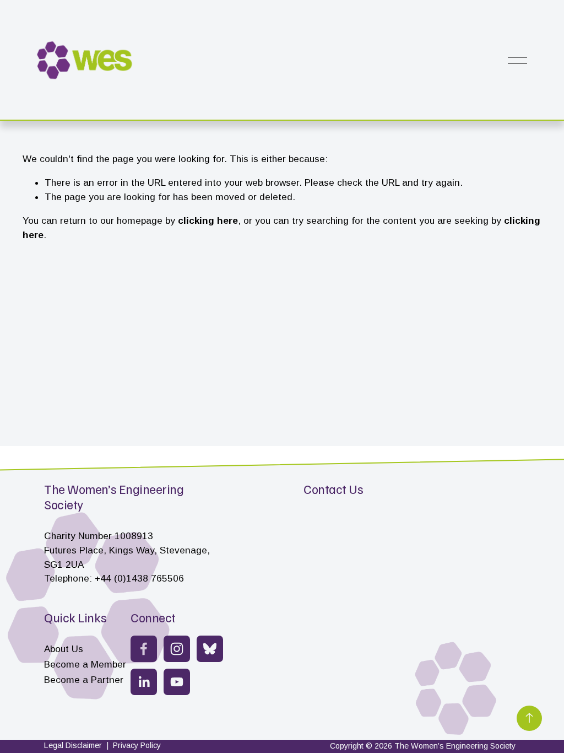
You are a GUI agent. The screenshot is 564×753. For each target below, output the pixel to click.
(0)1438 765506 (149, 578)
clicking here (208, 220)
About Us (63, 648)
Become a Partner (83, 679)
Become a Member (85, 664)
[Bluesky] (210, 649)
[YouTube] (177, 682)
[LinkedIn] (144, 682)
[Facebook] (144, 649)
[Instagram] (177, 649)
